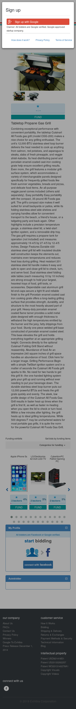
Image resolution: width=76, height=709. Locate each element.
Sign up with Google (26, 22)
